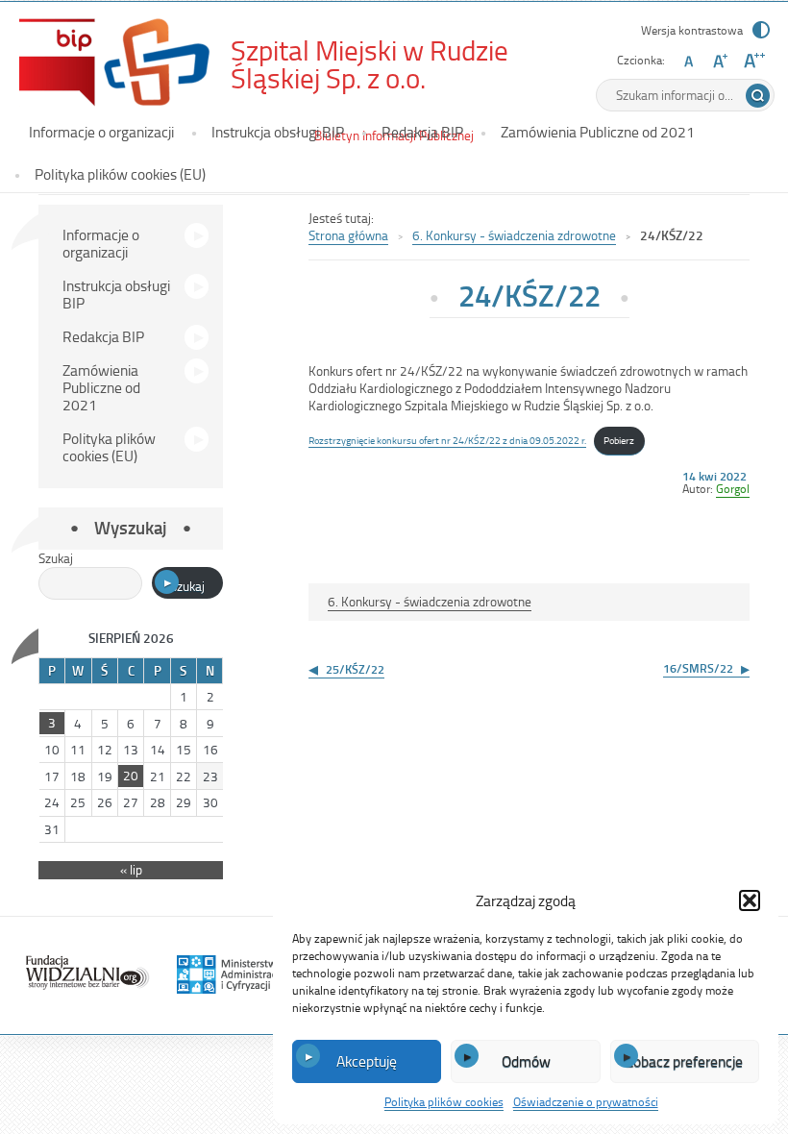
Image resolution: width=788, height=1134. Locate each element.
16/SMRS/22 (698, 668)
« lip (131, 869)
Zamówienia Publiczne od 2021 (598, 131)
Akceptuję (366, 1061)
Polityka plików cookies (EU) (120, 174)
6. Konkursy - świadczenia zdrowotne (514, 235)
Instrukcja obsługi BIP (277, 131)
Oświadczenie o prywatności (585, 1101)
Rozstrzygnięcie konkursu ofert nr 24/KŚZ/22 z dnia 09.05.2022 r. (447, 439)
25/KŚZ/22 (355, 669)
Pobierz (618, 439)
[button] (749, 900)
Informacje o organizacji (101, 131)
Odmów (526, 1061)
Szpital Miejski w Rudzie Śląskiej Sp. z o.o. (389, 64)
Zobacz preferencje (684, 1061)
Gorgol (733, 488)
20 (130, 775)
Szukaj (55, 558)
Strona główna (348, 235)
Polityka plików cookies (444, 1101)
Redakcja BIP (422, 131)
